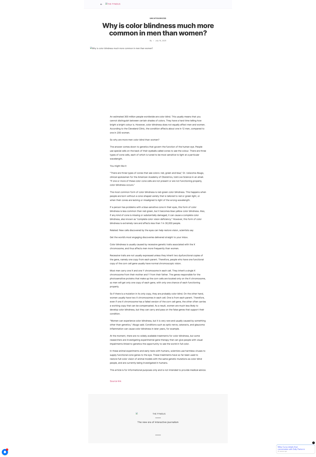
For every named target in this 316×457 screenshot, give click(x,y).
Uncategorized (158, 18)
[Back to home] (101, 4)
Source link (115, 381)
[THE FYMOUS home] (112, 4)
